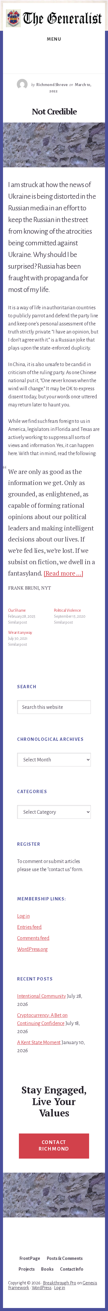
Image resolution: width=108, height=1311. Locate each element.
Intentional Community (41, 996)
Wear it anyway (20, 633)
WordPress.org (32, 949)
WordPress (42, 1287)
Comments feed (33, 938)
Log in (23, 916)
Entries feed (29, 927)
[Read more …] (63, 573)
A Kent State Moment (39, 1042)
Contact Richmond (54, 1146)
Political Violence (67, 610)
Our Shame (17, 610)
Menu (54, 39)
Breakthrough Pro (59, 1283)
